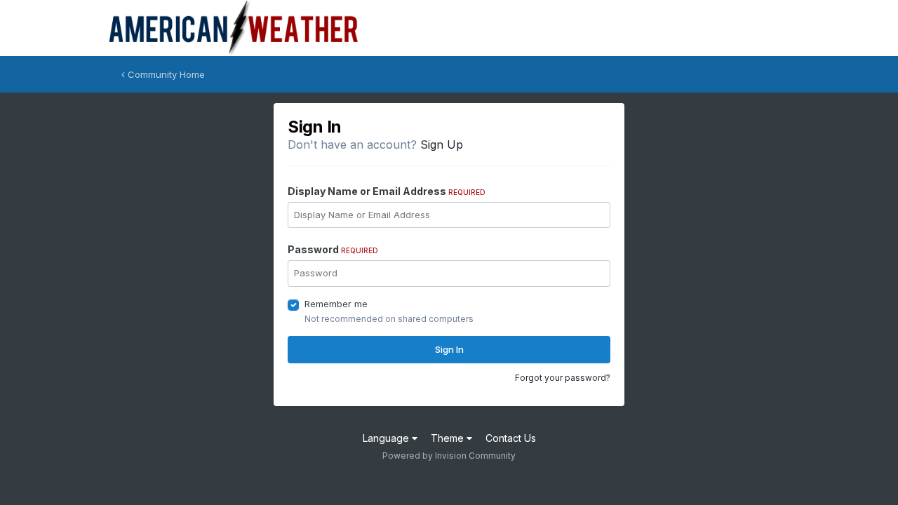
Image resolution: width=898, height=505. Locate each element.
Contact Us (510, 438)
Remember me (336, 303)
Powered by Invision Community (449, 455)
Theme (449, 438)
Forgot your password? (562, 377)
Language (387, 438)
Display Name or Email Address (386, 191)
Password (333, 249)
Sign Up (441, 144)
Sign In (449, 349)
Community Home (165, 74)
